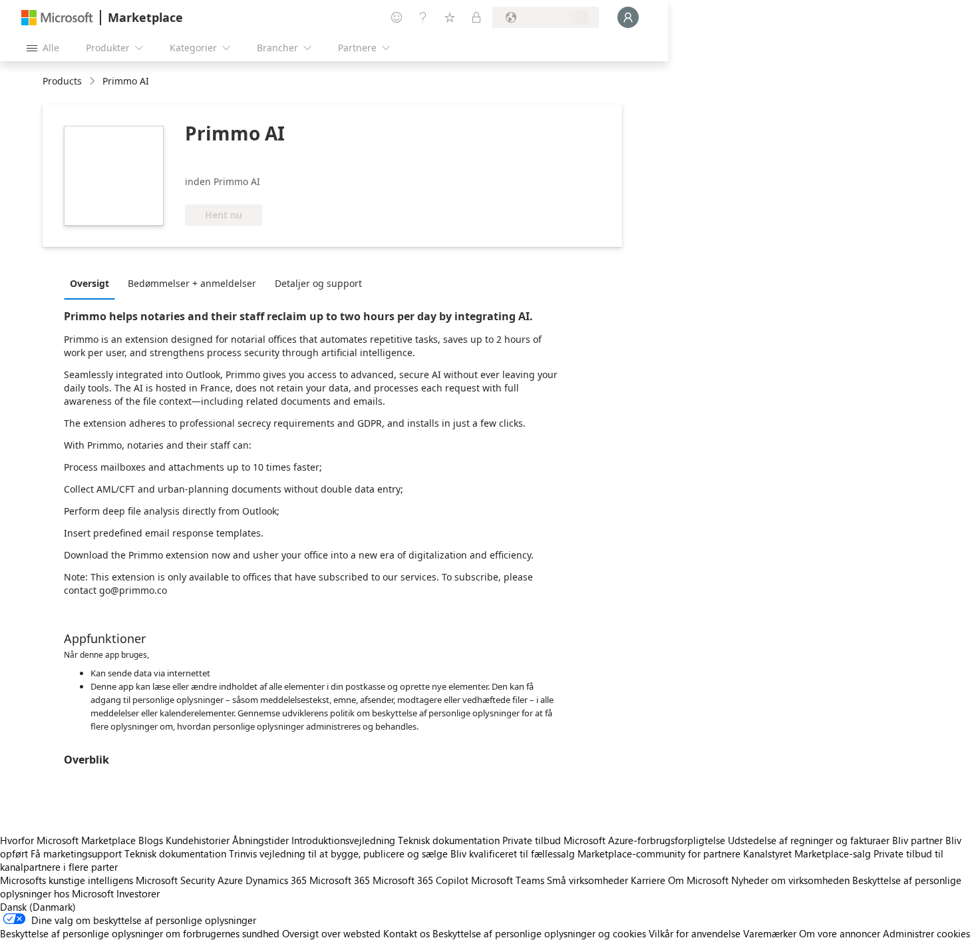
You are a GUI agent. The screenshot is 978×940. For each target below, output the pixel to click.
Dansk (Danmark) (38, 906)
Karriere (648, 880)
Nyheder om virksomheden (790, 880)
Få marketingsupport (76, 853)
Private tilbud (531, 840)
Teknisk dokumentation (449, 840)
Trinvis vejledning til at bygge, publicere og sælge (338, 853)
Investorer (138, 893)
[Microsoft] (57, 17)
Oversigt (89, 283)
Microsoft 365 (339, 880)
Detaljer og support (318, 283)
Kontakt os (406, 933)
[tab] (93, 283)
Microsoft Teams (507, 880)
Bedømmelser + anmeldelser (192, 283)
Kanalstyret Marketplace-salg (807, 853)
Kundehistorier (198, 840)
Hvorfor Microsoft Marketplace (68, 840)
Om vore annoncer (839, 933)
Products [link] (62, 81)
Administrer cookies (926, 933)
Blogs (150, 840)
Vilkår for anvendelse (694, 933)
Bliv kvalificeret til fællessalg (512, 853)
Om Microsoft (698, 880)
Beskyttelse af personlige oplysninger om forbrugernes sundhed (139, 933)
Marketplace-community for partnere (658, 853)
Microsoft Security (175, 880)
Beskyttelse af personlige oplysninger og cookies (539, 933)
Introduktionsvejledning (343, 840)
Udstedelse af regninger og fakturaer (809, 840)
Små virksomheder (587, 880)
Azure (230, 880)
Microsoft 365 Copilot (420, 880)
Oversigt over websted (331, 933)
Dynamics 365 (276, 880)
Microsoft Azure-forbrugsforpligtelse (646, 840)
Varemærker (769, 933)
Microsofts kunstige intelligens (66, 880)
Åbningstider (260, 840)
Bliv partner (917, 840)
